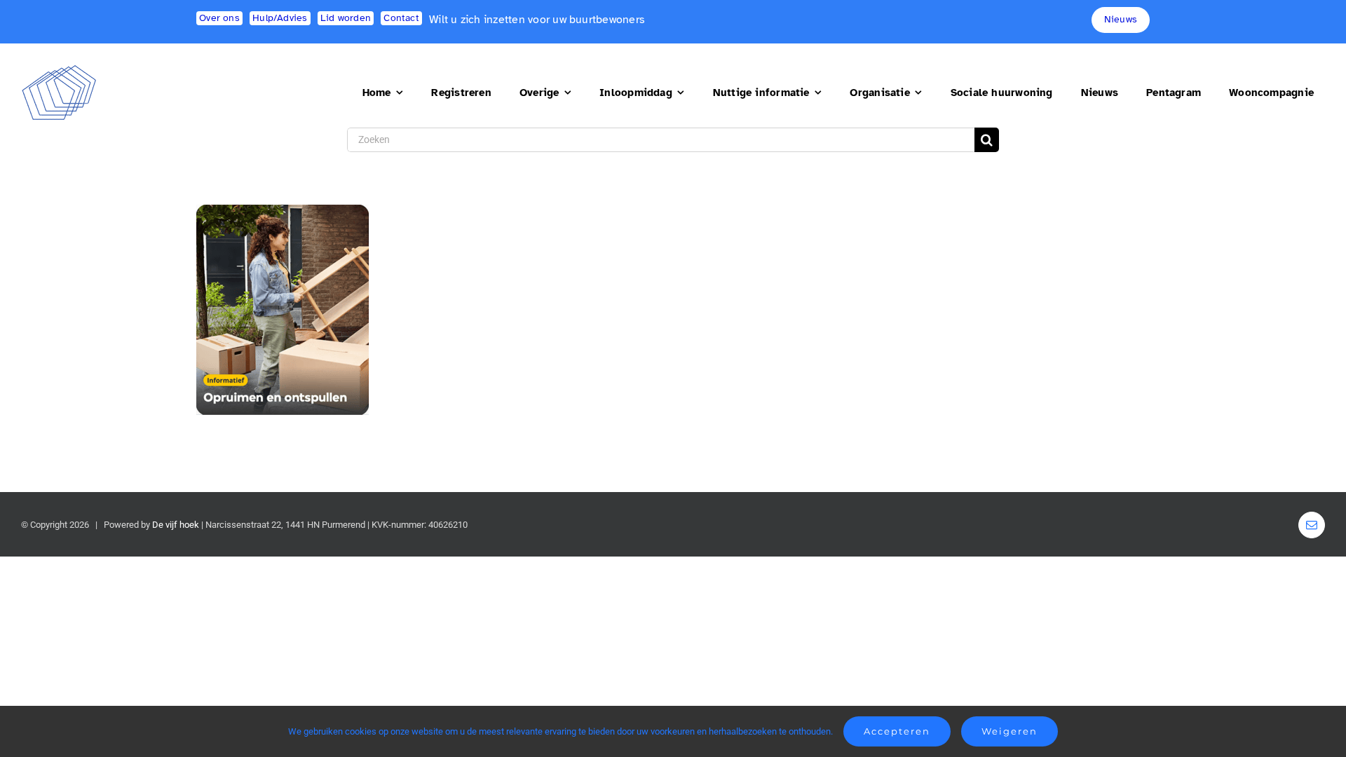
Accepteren (897, 731)
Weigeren (1009, 731)
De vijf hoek (175, 524)
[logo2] (59, 70)
